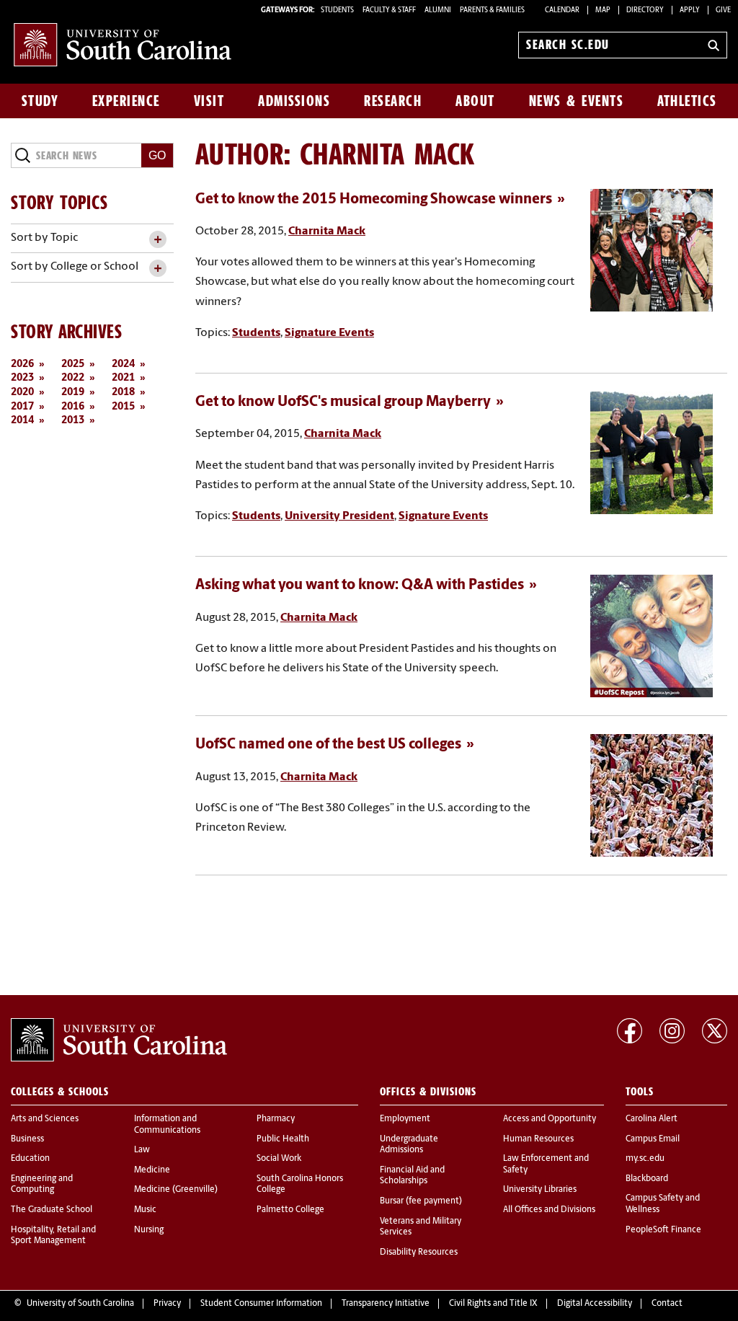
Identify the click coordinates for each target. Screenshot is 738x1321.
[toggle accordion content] (157, 240)
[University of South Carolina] (119, 1039)
